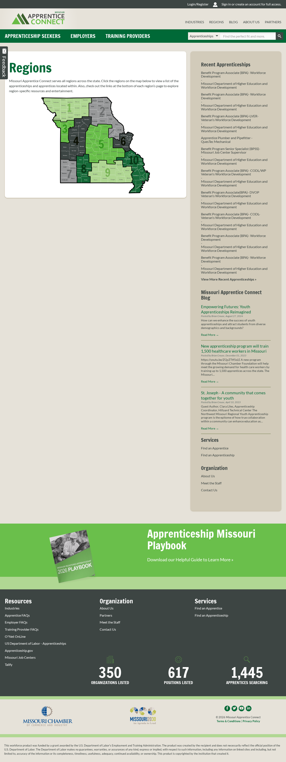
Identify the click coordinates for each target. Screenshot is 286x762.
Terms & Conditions (229, 721)
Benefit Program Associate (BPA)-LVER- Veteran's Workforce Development (230, 118)
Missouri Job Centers (20, 657)
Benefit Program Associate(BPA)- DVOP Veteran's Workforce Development (230, 194)
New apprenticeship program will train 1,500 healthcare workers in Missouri (235, 349)
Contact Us (209, 490)
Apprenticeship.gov (19, 650)
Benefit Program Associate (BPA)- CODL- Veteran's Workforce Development (230, 216)
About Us (251, 22)
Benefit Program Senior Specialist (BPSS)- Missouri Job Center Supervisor (230, 150)
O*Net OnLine (15, 636)
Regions (216, 22)
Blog (233, 22)
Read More (210, 334)
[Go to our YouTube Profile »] (241, 708)
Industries (194, 22)
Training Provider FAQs (22, 629)
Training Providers (128, 36)
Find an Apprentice (214, 448)
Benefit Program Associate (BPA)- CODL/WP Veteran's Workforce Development (233, 172)
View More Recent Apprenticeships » (228, 279)
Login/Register (198, 4)
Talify (8, 664)
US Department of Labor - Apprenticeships (35, 643)
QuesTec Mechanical (216, 142)
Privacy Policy (251, 721)
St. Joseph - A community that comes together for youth (233, 395)
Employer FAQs (16, 622)
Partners (273, 22)
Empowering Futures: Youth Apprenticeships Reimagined (226, 309)
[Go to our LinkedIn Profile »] (248, 708)
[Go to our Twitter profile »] (234, 708)
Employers (83, 36)
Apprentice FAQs (17, 615)
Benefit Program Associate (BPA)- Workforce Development (233, 74)
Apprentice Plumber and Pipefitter (226, 138)
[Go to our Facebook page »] (227, 708)
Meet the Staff (211, 483)
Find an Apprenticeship (217, 455)
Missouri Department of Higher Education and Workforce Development (234, 85)
